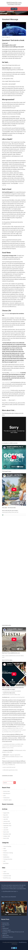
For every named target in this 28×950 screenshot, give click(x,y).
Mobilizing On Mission (7, 937)
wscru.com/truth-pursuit (9, 767)
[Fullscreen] (25, 914)
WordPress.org (7, 878)
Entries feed (6, 873)
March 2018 (6, 838)
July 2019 (5, 827)
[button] (14, 908)
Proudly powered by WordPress (10, 942)
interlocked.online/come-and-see (10, 512)
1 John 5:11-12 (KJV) (14, 372)
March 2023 (6, 817)
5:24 (9, 37)
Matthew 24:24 (11, 728)
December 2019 (7, 823)
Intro (4, 795)
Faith (4, 848)
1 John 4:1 (4, 764)
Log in (4, 871)
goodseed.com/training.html (17, 697)
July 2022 (5, 819)
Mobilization (6, 857)
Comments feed (7, 875)
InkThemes (14, 944)
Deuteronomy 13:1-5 (17, 730)
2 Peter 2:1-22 (18, 728)
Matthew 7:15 (20, 726)
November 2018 (7, 834)
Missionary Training (8, 852)
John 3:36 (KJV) (6, 382)
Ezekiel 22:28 (18, 731)
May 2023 (5, 815)
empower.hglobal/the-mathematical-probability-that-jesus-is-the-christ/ (12, 756)
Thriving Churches (7, 859)
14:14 (13, 731)
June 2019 (5, 829)
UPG (4, 861)
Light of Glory (5, 935)
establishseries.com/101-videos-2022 (11, 694)
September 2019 (7, 825)
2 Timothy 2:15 (11, 764)
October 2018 (6, 836)
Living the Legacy (7, 800)
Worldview (5, 863)
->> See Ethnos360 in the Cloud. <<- (9, 891)
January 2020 (6, 821)
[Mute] (22, 914)
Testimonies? (6, 797)
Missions (5, 855)
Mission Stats (6, 791)
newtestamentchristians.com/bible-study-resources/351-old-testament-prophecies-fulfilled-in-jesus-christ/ (12, 745)
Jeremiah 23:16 (7, 731)
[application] (14, 908)
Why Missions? (6, 793)
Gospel (5, 850)
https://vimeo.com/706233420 (8, 896)
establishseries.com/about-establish (12, 691)
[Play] (3, 914)
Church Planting (7, 846)
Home (2, 11)
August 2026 (6, 813)
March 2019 (6, 832)
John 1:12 (4, 37)
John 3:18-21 (21, 362)
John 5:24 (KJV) (6, 390)
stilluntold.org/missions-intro (10, 770)
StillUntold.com (14, 2)
